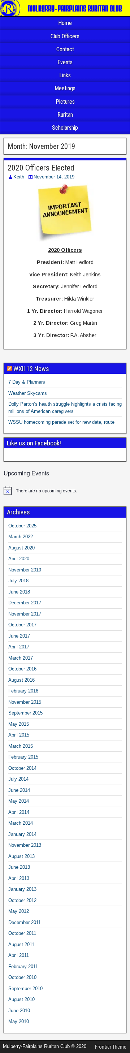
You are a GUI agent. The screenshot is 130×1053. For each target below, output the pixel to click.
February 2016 (23, 691)
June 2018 (19, 592)
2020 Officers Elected (41, 167)
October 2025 (22, 525)
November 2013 (24, 845)
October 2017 (22, 624)
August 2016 (21, 680)
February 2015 (23, 757)
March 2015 (20, 746)
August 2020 (21, 548)
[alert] (65, 490)
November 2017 (24, 614)
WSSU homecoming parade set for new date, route (61, 422)
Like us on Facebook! (34, 443)
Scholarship (65, 127)
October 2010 (22, 977)
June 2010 (19, 1010)
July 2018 (18, 580)
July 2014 (18, 779)
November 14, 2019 (54, 177)
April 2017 (18, 647)
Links (65, 75)
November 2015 (24, 702)
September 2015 (25, 713)
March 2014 (20, 823)
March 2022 (20, 536)
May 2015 (18, 724)
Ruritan (65, 114)
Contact (65, 49)
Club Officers (65, 36)
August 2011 (21, 944)
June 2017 (19, 636)
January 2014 (22, 834)
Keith (18, 177)
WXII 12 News (31, 368)
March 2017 (20, 658)
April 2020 (18, 558)
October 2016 (22, 669)
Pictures (65, 101)
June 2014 (19, 790)
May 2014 (18, 801)
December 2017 (24, 602)
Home (65, 23)
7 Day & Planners (26, 382)
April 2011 (18, 955)
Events (65, 62)
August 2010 (21, 999)
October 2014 (22, 768)
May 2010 (18, 1021)
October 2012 (22, 900)
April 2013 (18, 878)
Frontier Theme (110, 1047)
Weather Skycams (27, 393)
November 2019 (24, 570)
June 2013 (19, 867)
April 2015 (18, 735)
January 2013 (22, 889)
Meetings (65, 88)
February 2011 (23, 966)
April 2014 (18, 812)
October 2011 (22, 933)
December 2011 (24, 922)
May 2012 (18, 911)
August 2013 (21, 856)
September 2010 (25, 988)
